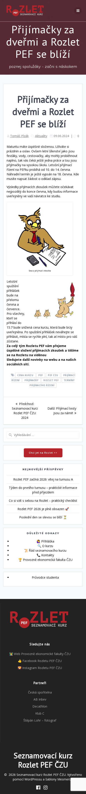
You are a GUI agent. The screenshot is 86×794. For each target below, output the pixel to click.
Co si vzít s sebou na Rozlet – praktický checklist (43, 500)
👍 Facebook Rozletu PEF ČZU (40, 661)
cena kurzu (25, 375)
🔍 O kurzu (45, 546)
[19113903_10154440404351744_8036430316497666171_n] (40, 267)
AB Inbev (40, 699)
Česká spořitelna (40, 692)
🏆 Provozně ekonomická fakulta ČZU (45, 560)
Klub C (39, 713)
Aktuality (41, 136)
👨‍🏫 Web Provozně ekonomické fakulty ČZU (40, 654)
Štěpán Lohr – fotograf (39, 720)
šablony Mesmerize (59, 779)
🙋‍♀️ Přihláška (45, 541)
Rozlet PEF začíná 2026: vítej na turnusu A (43, 479)
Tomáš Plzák (19, 136)
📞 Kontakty (45, 555)
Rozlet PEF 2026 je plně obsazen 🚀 (43, 509)
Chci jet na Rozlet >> (43, 452)
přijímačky (31, 380)
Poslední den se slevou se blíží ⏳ (43, 517)
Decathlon (39, 706)
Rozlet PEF (51, 380)
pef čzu (53, 375)
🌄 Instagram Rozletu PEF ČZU (40, 668)
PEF (40, 375)
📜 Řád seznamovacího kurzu (45, 550)
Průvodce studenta (45, 577)
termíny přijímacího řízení (52, 383)
